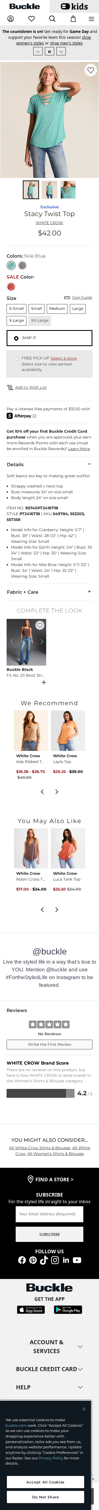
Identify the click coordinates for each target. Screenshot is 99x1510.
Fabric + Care (22, 592)
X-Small (16, 308)
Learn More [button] (79, 448)
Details (15, 464)
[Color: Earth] (22, 265)
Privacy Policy (51, 1458)
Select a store (64, 358)
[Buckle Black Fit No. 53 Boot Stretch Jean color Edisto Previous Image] (13, 642)
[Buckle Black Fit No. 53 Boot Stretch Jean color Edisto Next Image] (39, 642)
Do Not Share (45, 1497)
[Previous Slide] (38, 51)
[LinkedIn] (66, 1259)
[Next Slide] (61, 51)
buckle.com (16, 1425)
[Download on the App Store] (31, 1309)
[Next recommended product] (57, 791)
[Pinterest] (33, 1259)
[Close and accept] (84, 1409)
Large (77, 308)
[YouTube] (77, 1259)
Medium (57, 308)
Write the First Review (49, 1044)
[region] (45, 1455)
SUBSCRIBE (49, 1234)
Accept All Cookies (45, 1482)
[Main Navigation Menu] (91, 19)
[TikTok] (44, 1259)
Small (36, 308)
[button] (49, 440)
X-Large (16, 320)
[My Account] (10, 19)
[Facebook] (22, 1259)
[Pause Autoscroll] (49, 51)
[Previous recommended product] (42, 791)
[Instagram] (55, 1259)
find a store (54, 1179)
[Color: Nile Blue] (11, 265)
